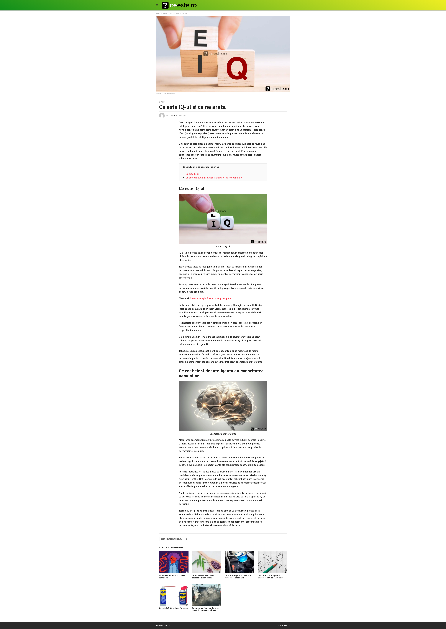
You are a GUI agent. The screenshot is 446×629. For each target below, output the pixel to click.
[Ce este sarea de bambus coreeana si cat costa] (206, 562)
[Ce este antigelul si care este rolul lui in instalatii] (239, 562)
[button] (157, 5)
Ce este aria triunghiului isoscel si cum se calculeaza (271, 576)
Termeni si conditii (163, 625)
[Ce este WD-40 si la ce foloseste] (174, 595)
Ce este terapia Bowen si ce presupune (210, 298)
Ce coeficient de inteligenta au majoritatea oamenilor (215, 177)
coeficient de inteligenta (171, 539)
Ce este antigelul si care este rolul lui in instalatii (238, 576)
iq (186, 539)
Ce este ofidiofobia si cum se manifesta (172, 576)
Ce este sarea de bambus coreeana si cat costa (203, 576)
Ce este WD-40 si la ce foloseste (173, 608)
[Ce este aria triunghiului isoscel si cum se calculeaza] (272, 562)
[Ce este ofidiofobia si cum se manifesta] (174, 562)
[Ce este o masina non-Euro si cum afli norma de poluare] (206, 595)
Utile (162, 102)
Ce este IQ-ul (192, 173)
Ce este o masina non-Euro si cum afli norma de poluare (205, 609)
